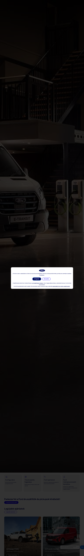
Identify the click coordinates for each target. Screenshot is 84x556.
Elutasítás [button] (46, 278)
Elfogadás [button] (36, 278)
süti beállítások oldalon (37, 283)
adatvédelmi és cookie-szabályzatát (61, 286)
